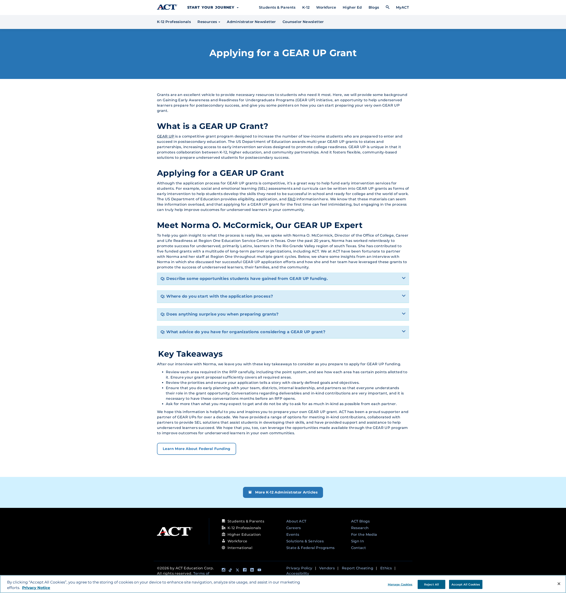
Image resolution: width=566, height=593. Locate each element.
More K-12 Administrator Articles (286, 492)
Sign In (357, 541)
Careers (293, 528)
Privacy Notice (36, 588)
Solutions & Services (305, 541)
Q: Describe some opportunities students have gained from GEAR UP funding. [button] (244, 278)
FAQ (291, 199)
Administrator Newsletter (251, 22)
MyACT (402, 7)
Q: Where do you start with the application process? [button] (217, 296)
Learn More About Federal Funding (196, 449)
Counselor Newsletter (303, 22)
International (240, 548)
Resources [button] (207, 22)
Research (360, 528)
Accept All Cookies (465, 584)
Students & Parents (277, 7)
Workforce (326, 7)
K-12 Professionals (174, 22)
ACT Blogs (360, 521)
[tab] (283, 279)
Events (292, 534)
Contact (358, 548)
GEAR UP (165, 136)
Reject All (431, 584)
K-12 (306, 7)
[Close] (559, 584)
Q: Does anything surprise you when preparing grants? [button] (220, 314)
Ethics (386, 568)
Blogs (374, 7)
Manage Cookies (400, 584)
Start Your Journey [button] (211, 7)
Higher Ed (352, 7)
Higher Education (244, 534)
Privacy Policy (299, 568)
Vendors (327, 568)
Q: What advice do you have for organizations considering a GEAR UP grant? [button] (243, 331)
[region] (283, 584)
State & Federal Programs (310, 548)
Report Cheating (357, 568)
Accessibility (297, 573)
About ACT (296, 521)
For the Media (364, 534)
